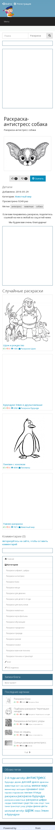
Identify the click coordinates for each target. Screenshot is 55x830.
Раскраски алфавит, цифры (17, 570)
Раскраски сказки (13, 645)
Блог (9, 662)
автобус (21, 778)
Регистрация (23, 3)
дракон (35, 781)
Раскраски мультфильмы (17, 616)
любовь (27, 786)
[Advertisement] (27, 78)
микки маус (40, 785)
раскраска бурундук (31, 796)
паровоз (8, 792)
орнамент (32, 789)
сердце (8, 803)
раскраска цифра (36, 799)
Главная (10, 559)
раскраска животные (15, 800)
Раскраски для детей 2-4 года (18, 599)
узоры (29, 806)
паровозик (18, 792)
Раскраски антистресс (15, 576)
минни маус (10, 789)
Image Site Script (26, 828)
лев (21, 786)
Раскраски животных (15, 610)
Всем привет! (10, 682)
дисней (26, 782)
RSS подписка (13, 667)
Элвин (37, 810)
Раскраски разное (13, 639)
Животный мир (23, 196)
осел (41, 789)
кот (18, 785)
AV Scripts (46, 828)
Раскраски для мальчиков (17, 604)
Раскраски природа (14, 633)
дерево (18, 782)
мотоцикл (21, 789)
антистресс (16, 206)
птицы (37, 792)
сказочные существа (22, 803)
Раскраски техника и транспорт (19, 656)
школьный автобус (14, 810)
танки (7, 806)
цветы (44, 806)
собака (39, 206)
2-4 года (10, 778)
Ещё (27, 752)
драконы (44, 782)
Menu (7, 22)
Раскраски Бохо (12, 582)
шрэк (29, 810)
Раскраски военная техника (18, 650)
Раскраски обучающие (15, 622)
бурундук (9, 782)
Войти (8, 3)
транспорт (15, 806)
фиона (36, 806)
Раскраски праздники (15, 627)
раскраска (11, 796)
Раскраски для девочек (16, 593)
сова (36, 803)
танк (47, 803)
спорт (41, 803)
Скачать (39, 178)
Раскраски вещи (13, 587)
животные (28, 206)
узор (23, 806)
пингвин (28, 792)
